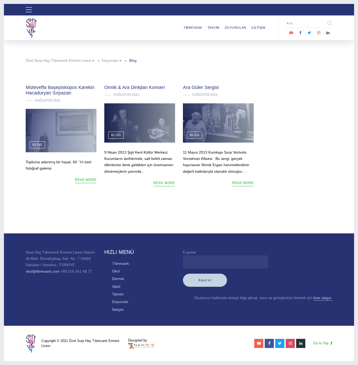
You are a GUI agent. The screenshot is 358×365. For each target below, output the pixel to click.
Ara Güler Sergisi (201, 87)
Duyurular (235, 28)
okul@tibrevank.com (42, 271)
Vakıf (116, 286)
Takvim (214, 28)
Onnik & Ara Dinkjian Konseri (134, 87)
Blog (37, 145)
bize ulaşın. (322, 298)
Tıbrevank (192, 28)
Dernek (118, 279)
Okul (116, 271)
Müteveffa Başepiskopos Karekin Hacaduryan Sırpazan (60, 90)
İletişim (258, 28)
